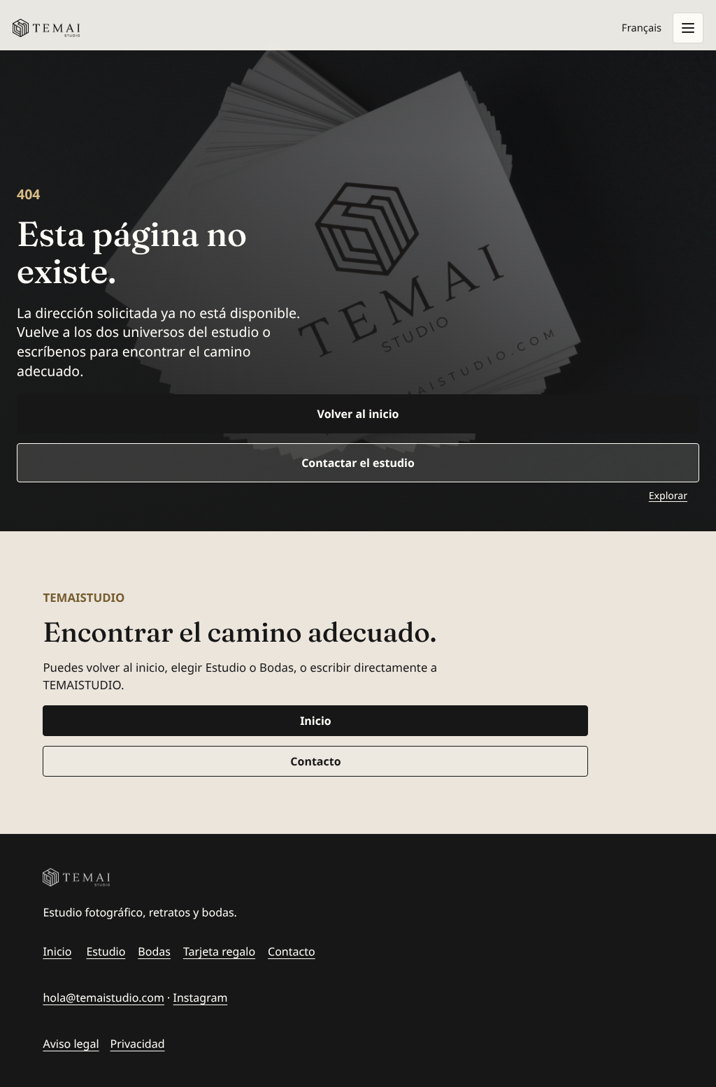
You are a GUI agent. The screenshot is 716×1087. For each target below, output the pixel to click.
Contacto (315, 761)
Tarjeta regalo (219, 951)
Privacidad (137, 1043)
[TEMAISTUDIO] (158, 877)
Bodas (154, 951)
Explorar (668, 496)
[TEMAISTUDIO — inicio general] (46, 28)
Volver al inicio (358, 414)
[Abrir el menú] (688, 28)
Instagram (200, 997)
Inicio (315, 720)
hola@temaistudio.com (103, 997)
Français (641, 28)
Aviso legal (71, 1043)
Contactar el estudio (358, 462)
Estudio (105, 951)
